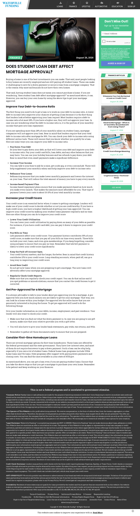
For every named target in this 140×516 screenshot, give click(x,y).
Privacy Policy (119, 54)
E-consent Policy (122, 51)
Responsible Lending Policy (108, 53)
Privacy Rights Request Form (83, 497)
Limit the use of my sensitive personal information (67, 500)
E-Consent (87, 494)
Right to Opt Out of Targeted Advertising (28, 500)
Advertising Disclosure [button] (123, 53)
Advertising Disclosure (70, 502)
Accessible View (95, 500)
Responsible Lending (102, 494)
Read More (98, 512)
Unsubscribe (26, 497)
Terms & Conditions (37, 494)
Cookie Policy (109, 500)
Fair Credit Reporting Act (108, 54)
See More (116, 187)
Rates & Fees (122, 500)
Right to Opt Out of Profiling (107, 497)
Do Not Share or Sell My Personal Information (52, 497)
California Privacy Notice (117, 56)
